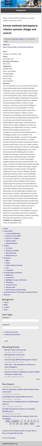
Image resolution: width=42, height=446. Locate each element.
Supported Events (12, 243)
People (6, 246)
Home (5, 18)
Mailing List (9, 275)
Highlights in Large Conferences (16, 280)
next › (26, 424)
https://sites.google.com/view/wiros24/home (18, 47)
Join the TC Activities (12, 238)
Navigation (21, 10)
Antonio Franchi (19, 431)
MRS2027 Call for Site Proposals (15, 350)
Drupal (13, 438)
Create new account (11, 332)
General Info (8, 231)
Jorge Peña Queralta (16, 433)
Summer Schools (11, 285)
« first (8, 421)
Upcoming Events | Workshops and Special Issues (20, 292)
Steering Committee (12, 250)
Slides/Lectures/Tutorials (14, 265)
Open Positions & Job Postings (16, 290)
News (6, 310)
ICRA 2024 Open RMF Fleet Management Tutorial (21, 360)
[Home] (21, 7)
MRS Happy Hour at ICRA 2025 (15, 355)
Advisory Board (11, 253)
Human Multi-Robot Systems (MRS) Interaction (17, 397)
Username (6, 317)
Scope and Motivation (13, 233)
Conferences (10, 277)
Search (6, 302)
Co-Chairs (9, 248)
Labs (7, 268)
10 (17, 424)
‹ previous (15, 421)
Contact (6, 307)
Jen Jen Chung (18, 39)
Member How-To (11, 255)
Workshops (9, 282)
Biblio (8, 260)
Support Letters (11, 241)
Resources (7, 258)
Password (6, 325)
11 (21, 424)
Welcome (7, 295)
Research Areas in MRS (13, 236)
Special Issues (10, 287)
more (38, 379)
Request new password (12, 334)
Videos (8, 263)
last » (32, 424)
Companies (9, 270)
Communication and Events (13, 272)
